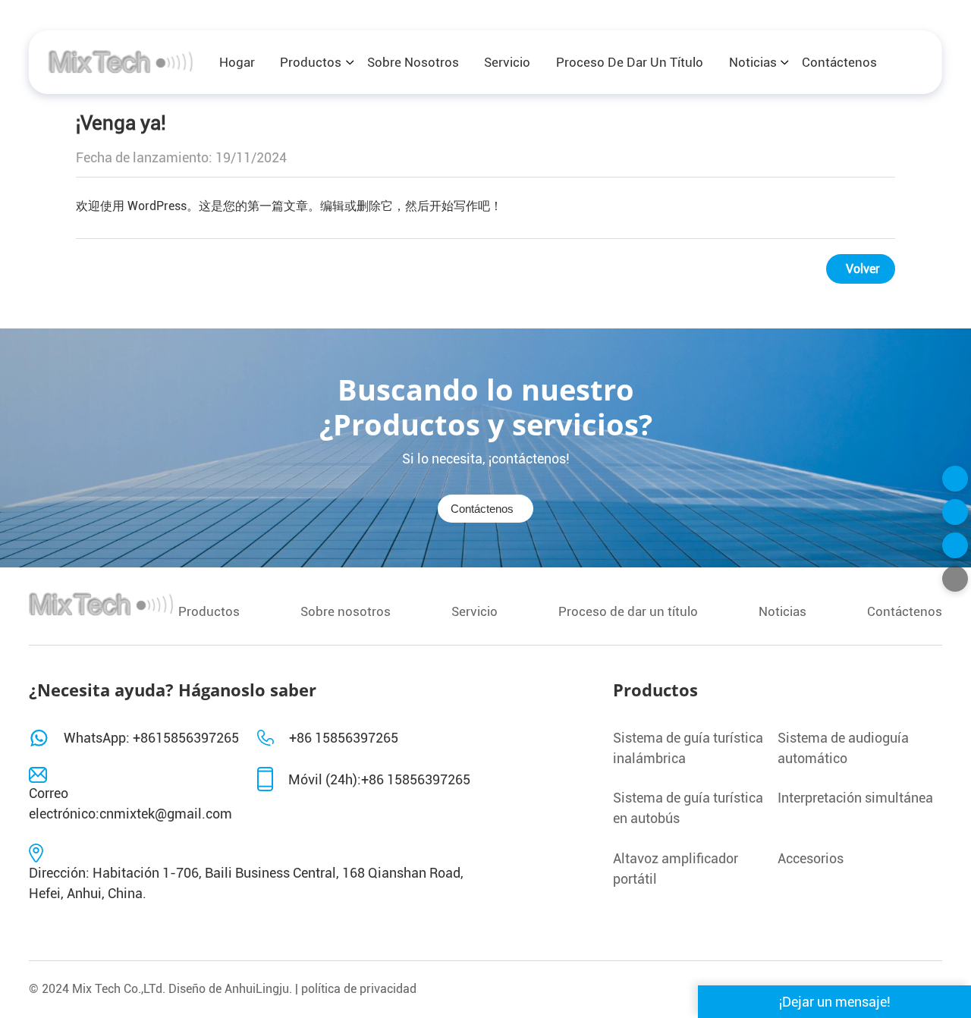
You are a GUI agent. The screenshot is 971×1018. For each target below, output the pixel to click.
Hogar (237, 62)
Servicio (507, 62)
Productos (310, 62)
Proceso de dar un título (629, 62)
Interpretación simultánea (855, 798)
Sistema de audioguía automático (843, 748)
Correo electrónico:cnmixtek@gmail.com (130, 803)
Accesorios (811, 858)
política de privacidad (358, 989)
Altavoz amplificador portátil (675, 868)
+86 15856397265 (343, 738)
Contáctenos (839, 62)
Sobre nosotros (413, 62)
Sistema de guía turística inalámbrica (688, 748)
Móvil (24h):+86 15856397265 (379, 779)
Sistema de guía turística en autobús (688, 808)
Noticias (753, 62)
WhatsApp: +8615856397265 (151, 738)
